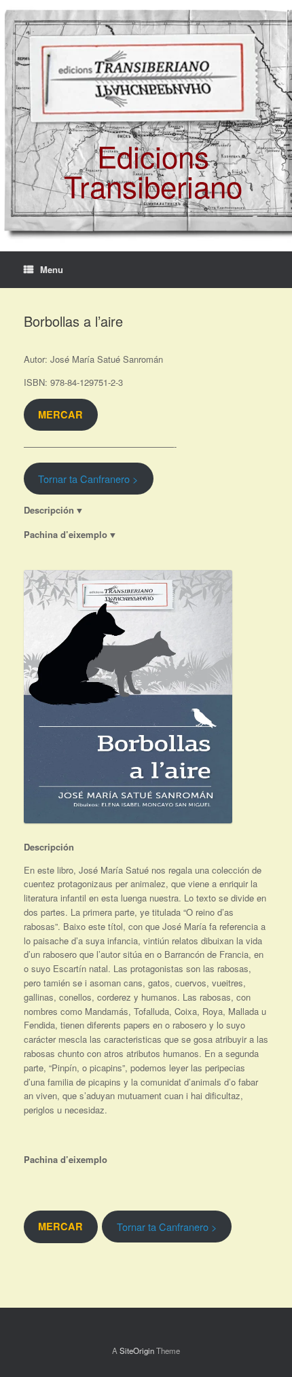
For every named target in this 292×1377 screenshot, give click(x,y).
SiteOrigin (137, 1350)
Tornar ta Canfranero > (88, 478)
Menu (51, 269)
